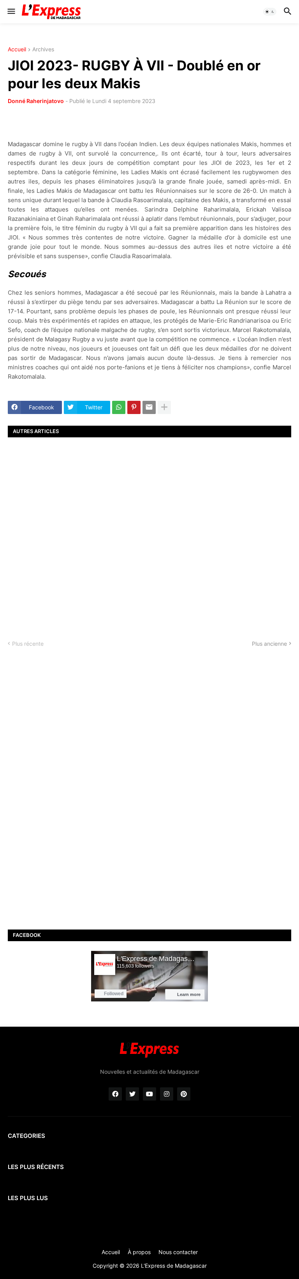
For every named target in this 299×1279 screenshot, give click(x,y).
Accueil (17, 49)
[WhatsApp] (118, 407)
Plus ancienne (269, 643)
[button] (10, 11)
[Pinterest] (134, 407)
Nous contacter (178, 1252)
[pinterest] (183, 1094)
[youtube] (149, 1094)
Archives (43, 49)
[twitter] (132, 1094)
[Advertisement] (149, 532)
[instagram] (166, 1094)
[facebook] (115, 1094)
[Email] (149, 407)
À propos (139, 1252)
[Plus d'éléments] (164, 407)
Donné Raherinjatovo (36, 101)
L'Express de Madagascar (174, 1265)
